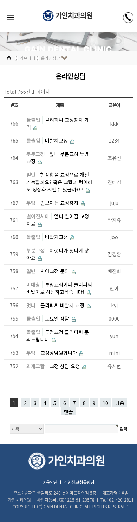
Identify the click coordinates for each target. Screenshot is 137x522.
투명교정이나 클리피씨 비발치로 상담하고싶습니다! (59, 288)
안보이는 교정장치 (60, 202)
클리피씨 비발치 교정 (63, 305)
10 (105, 403)
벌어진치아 (37, 216)
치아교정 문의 (55, 271)
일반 (30, 174)
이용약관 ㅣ (52, 482)
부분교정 (35, 153)
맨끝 (68, 411)
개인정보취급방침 (79, 482)
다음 (119, 403)
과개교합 (35, 366)
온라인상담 (50, 58)
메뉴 (10, 17)
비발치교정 (57, 140)
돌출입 (33, 119)
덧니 (30, 305)
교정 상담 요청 (65, 366)
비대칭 (33, 284)
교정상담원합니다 (59, 352)
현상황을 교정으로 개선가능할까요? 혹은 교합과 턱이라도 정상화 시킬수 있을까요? (59, 182)
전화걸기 (128, 17)
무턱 (30, 202)
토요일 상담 (58, 318)
